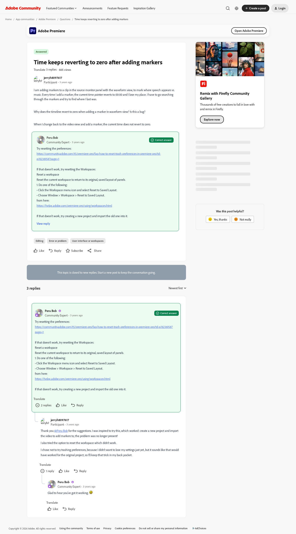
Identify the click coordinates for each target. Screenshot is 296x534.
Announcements (92, 8)
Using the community (71, 528)
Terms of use (93, 528)
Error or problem (58, 240)
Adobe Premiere (47, 19)
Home (8, 19)
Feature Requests (117, 8)
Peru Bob (52, 137)
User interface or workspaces (88, 240)
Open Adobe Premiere (249, 30)
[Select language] (236, 8)
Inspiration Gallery (144, 8)
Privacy (107, 528)
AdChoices (200, 528)
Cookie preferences (125, 528)
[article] (106, 357)
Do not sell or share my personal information (163, 528)
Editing (39, 240)
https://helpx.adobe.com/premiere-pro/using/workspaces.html (74, 205)
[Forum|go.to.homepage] (23, 8)
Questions (65, 19)
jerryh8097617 (53, 77)
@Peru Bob (61, 430)
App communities (25, 19)
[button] (255, 8)
